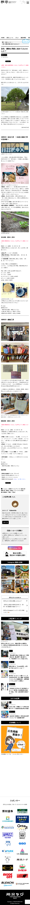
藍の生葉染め (4, 492)
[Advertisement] (15, 20)
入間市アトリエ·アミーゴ (14, 488)
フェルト (5, 488)
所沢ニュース (10, 37)
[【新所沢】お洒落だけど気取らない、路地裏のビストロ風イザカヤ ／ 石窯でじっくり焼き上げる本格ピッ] (22, 572)
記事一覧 (5, 522)
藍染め (8, 490)
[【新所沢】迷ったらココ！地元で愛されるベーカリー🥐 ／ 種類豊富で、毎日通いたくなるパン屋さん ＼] (8, 586)
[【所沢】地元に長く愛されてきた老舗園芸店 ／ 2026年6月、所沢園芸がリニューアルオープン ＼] (8, 572)
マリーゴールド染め (19, 490)
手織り (10, 492)
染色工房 (23, 488)
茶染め (12, 490)
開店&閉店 (23, 37)
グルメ (17, 37)
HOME (2, 37)
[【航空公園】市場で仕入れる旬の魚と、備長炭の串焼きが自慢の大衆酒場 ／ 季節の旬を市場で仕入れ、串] (22, 586)
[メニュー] (28, 3)
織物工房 (3, 490)
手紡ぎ (14, 492)
